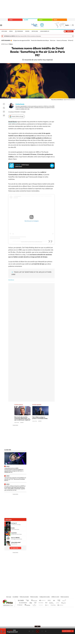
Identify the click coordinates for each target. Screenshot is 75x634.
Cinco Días (40, 602)
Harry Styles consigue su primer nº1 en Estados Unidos (40, 417)
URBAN (55, 19)
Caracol (63, 600)
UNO (31, 602)
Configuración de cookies (45, 596)
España (67, 25)
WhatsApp (4, 111)
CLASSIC (26, 19)
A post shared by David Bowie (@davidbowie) (31, 241)
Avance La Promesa (62, 40)
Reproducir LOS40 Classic (52, 166)
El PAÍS (21, 600)
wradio (35, 602)
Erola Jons (52, 40)
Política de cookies (34, 596)
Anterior (29, 631)
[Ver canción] (8, 524)
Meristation (60, 605)
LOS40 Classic (4, 44)
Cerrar (72, 36)
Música (11, 31)
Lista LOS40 (4, 31)
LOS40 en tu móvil (55, 596)
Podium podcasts (34, 605)
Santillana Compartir (42, 600)
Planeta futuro (57, 602)
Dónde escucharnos (65, 596)
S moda (46, 605)
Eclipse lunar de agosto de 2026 (21, 40)
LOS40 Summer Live (44, 31)
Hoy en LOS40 (35, 31)
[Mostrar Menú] (2, 25)
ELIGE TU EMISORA (67, 631)
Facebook (4, 104)
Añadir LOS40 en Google (17, 116)
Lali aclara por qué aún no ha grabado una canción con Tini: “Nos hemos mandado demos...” (15, 479)
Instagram (29, 581)
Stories (46, 581)
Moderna (27, 605)
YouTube (34, 581)
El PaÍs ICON (41, 605)
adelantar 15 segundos (42, 631)
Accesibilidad (15, 596)
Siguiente (46, 631)
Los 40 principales (28, 600)
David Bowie (11, 280)
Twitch (43, 581)
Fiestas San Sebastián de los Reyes (40, 40)
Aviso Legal (8, 596)
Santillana (34, 600)
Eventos (27, 31)
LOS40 (10, 19)
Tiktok (31, 581)
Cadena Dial (46, 602)
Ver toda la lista (14, 548)
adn (58, 600)
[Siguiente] (73, 40)
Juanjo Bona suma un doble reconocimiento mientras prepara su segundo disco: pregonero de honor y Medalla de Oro (13, 470)
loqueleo (53, 605)
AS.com (53, 600)
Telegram (4, 115)
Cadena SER (49, 600)
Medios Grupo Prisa (7, 605)
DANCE (40, 19)
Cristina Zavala (20, 104)
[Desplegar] (37, 626)
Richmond (20, 605)
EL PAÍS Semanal (51, 602)
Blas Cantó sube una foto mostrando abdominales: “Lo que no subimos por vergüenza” (22, 418)
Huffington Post (22, 602)
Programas (20, 31)
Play (37, 631)
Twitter (4, 108)
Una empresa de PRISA (7, 602)
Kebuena (62, 602)
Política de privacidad (24, 596)
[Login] (73, 25)
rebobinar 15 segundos (33, 631)
